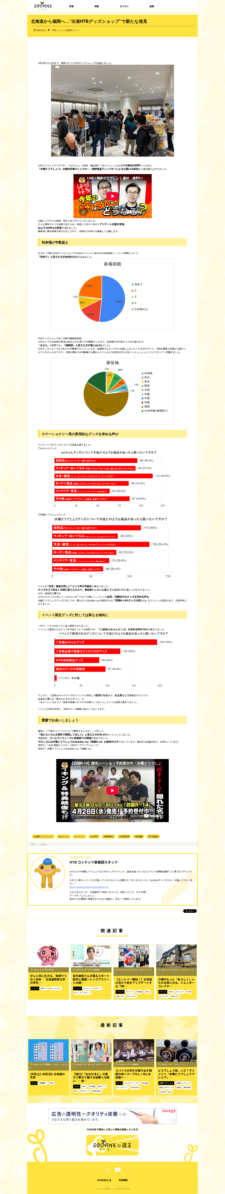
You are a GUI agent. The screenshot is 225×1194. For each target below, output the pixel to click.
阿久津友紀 (49, 970)
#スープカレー (122, 1087)
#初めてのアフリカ (166, 1087)
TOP (32, 844)
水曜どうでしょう (166, 1083)
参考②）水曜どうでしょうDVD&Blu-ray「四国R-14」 (65, 748)
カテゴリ (124, 6)
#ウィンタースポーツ (82, 992)
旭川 (76, 1091)
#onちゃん (63, 836)
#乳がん (44, 988)
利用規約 (123, 1180)
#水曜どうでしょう (43, 836)
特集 (96, 6)
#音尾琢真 (124, 836)
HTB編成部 (134, 1064)
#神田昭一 (43, 1083)
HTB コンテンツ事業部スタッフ (66, 30)
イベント (42, 844)
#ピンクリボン (55, 988)
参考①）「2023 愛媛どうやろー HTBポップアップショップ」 (69, 745)
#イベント (79, 836)
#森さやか (120, 996)
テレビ (34, 1083)
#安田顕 (139, 836)
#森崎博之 (108, 836)
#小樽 (189, 991)
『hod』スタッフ (180, 1064)
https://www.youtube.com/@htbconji (88, 887)
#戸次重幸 (153, 836)
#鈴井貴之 (187, 1087)
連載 (151, 6)
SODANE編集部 (94, 970)
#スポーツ (98, 988)
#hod (170, 1092)
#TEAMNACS (135, 1087)
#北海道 (139, 991)
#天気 (51, 1083)
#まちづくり (85, 1091)
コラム (76, 1086)
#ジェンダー (132, 996)
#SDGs (147, 991)
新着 (71, 6)
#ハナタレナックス (131, 1083)
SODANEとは (104, 1180)
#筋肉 (179, 1087)
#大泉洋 (94, 836)
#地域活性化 (97, 1091)
